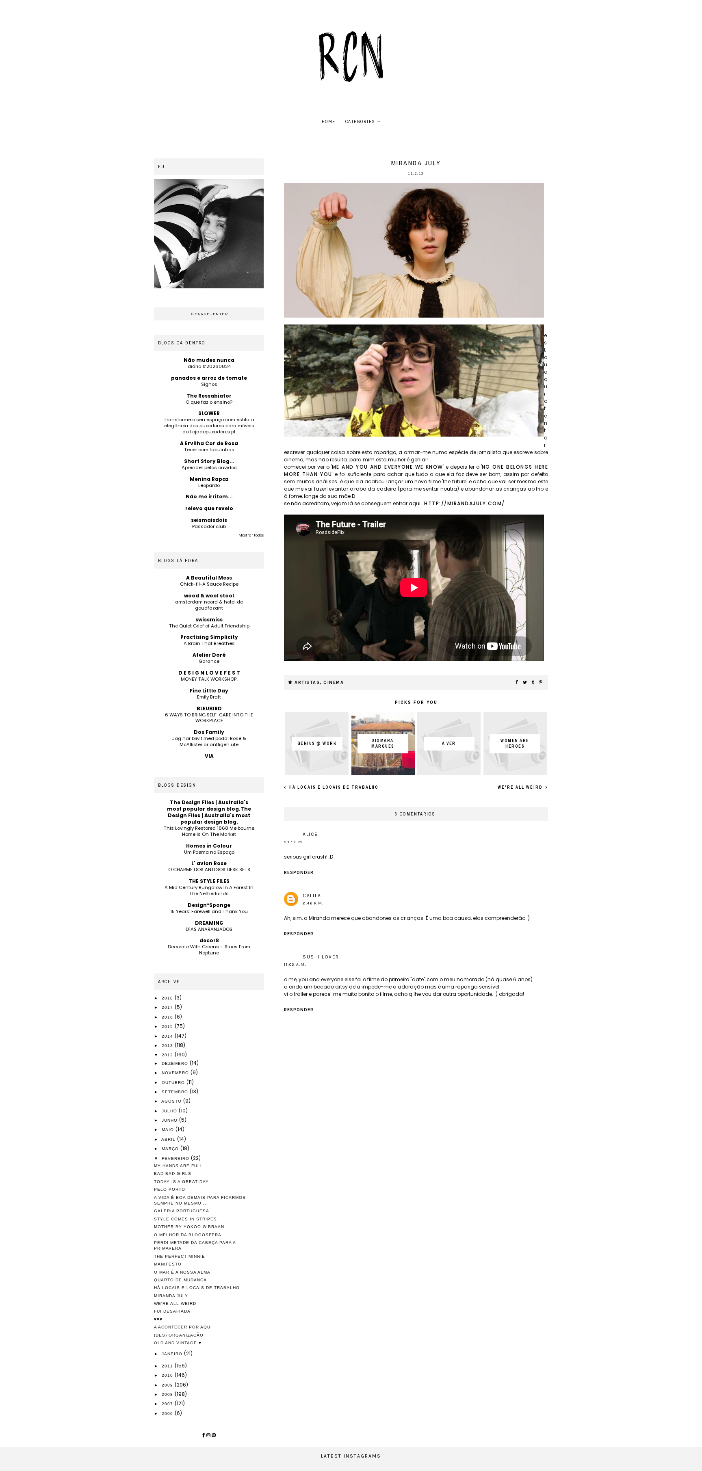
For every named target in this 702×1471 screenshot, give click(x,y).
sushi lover (321, 957)
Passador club (209, 526)
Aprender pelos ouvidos (209, 467)
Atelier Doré (209, 654)
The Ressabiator (209, 395)
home (329, 121)
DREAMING (209, 922)
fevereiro (176, 1158)
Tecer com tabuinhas (209, 449)
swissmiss (209, 619)
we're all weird (521, 787)
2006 (168, 1413)
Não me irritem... (209, 496)
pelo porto (169, 1189)
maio (169, 1129)
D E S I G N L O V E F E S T (209, 672)
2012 (168, 1055)
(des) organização (179, 1335)
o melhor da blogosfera (187, 1235)
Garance (209, 661)
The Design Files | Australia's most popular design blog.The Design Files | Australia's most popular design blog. (209, 812)
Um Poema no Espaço (209, 852)
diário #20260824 (209, 366)
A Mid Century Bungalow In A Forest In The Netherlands (209, 890)
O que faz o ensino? (209, 402)
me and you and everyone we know (387, 466)
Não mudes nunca (209, 360)
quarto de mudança (180, 1280)
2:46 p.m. (313, 903)
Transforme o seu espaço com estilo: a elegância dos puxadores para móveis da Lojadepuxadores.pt (209, 425)
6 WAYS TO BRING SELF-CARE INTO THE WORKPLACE (209, 718)
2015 (168, 1026)
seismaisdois (209, 520)
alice (310, 834)
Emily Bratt (209, 697)
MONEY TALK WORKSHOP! (209, 679)
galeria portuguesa (181, 1211)
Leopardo (209, 485)
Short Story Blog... (209, 461)
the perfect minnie (179, 1256)
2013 (168, 1045)
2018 (168, 998)
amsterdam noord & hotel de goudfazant (209, 605)
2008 (168, 1394)
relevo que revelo (209, 508)
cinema (333, 682)
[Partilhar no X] (525, 682)
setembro (176, 1092)
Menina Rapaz (209, 479)
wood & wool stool (209, 595)
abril (169, 1139)
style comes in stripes (185, 1219)
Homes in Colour (209, 845)
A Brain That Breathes (209, 643)
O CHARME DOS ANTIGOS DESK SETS (209, 869)
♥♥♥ (158, 1319)
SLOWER (209, 413)
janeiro (173, 1354)
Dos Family (209, 732)
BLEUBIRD (209, 708)
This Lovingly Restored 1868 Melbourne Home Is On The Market (209, 831)
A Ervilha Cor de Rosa (209, 443)
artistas (307, 682)
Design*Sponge (209, 905)
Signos (209, 384)
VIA (209, 756)
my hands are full (178, 1166)
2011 (168, 1366)
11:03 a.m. (295, 964)
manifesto (168, 1264)
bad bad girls (172, 1173)
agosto (172, 1101)
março (171, 1149)
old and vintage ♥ (178, 1343)
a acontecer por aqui (183, 1327)
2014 (168, 1036)
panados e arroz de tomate (209, 377)
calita (312, 895)
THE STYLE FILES (209, 881)
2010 (168, 1375)
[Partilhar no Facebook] (517, 682)
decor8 (209, 940)
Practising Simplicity (209, 637)
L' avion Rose (209, 863)
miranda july (171, 1296)
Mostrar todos (251, 535)
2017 (168, 1007)
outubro (174, 1082)
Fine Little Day (209, 690)
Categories (360, 121)
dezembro (176, 1063)
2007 (168, 1404)
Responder (299, 872)
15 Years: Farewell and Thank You (209, 911)
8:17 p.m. (294, 841)
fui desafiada (172, 1311)
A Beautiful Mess (209, 577)
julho (170, 1111)
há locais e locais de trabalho (333, 787)
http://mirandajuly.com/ (464, 503)
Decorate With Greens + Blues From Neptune (209, 949)
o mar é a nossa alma (182, 1272)
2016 (168, 1017)
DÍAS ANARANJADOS (209, 929)
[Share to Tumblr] (533, 682)
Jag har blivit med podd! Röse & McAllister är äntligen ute (209, 741)
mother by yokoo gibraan (189, 1226)
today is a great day (181, 1181)
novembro (176, 1073)
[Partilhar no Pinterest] (541, 682)
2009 (168, 1385)
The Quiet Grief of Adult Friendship (209, 626)
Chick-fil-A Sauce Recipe (209, 584)
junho (170, 1120)
